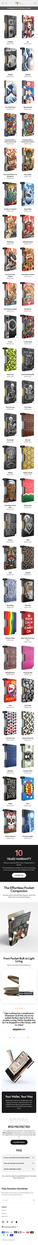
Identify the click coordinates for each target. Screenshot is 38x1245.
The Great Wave (10, 107)
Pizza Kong (10, 242)
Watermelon (28, 505)
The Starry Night (28, 836)
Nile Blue (10, 771)
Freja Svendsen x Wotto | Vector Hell (10, 141)
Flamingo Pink (27, 673)
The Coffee (27, 407)
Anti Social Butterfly (27, 374)
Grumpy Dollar (27, 771)
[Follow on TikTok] (12, 1222)
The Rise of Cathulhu (10, 209)
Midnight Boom (10, 673)
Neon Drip (10, 374)
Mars (10, 705)
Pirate (10, 803)
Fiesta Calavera (10, 836)
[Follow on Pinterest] (7, 1222)
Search (4, 1210)
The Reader (10, 440)
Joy (28, 42)
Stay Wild (28, 605)
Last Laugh (27, 705)
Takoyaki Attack (28, 242)
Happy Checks (27, 473)
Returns (4, 1213)
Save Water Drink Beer (10, 506)
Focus (10, 342)
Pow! (27, 803)
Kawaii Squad (28, 107)
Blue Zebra (10, 605)
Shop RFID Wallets (19, 1142)
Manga (10, 74)
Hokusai (27, 74)
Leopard (27, 572)
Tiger (10, 572)
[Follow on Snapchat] (16, 1222)
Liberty (10, 540)
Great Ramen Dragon (10, 309)
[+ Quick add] (16, 37)
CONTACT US (19, 875)
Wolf (27, 540)
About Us (5, 1216)
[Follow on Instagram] (3, 1222)
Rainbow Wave (10, 638)
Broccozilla (27, 174)
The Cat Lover (10, 407)
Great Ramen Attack (27, 274)
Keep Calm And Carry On (27, 639)
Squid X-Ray (28, 209)
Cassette (10, 42)
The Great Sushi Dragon (10, 275)
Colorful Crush (10, 738)
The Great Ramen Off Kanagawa (10, 175)
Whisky (10, 473)
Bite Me (27, 440)
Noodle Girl (27, 309)
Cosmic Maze (28, 342)
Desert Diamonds (27, 738)
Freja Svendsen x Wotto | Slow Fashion (27, 141)
